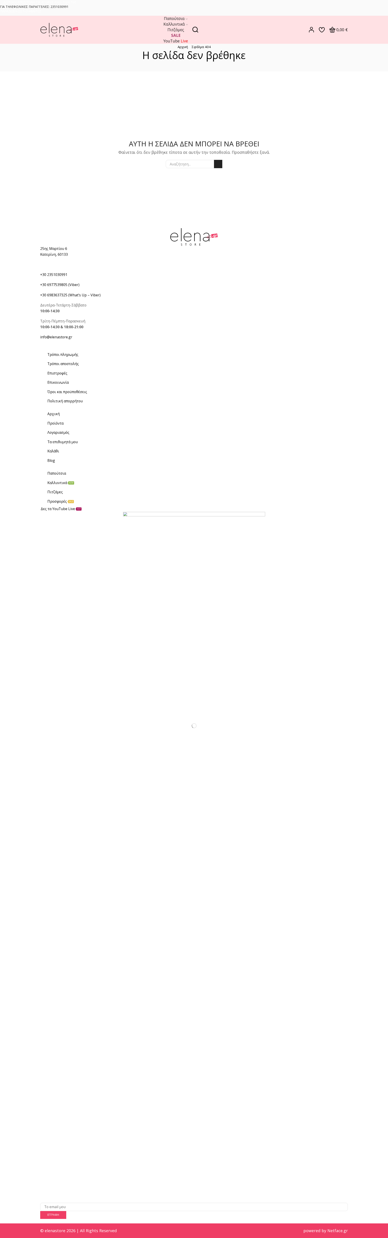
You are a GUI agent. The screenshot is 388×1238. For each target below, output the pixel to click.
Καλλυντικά (174, 24)
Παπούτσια (174, 18)
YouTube (175, 41)
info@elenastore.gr (56, 337)
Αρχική (183, 46)
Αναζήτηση (218, 164)
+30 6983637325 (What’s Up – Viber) (70, 295)
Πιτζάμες (176, 29)
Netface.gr (337, 1230)
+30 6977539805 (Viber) (59, 284)
